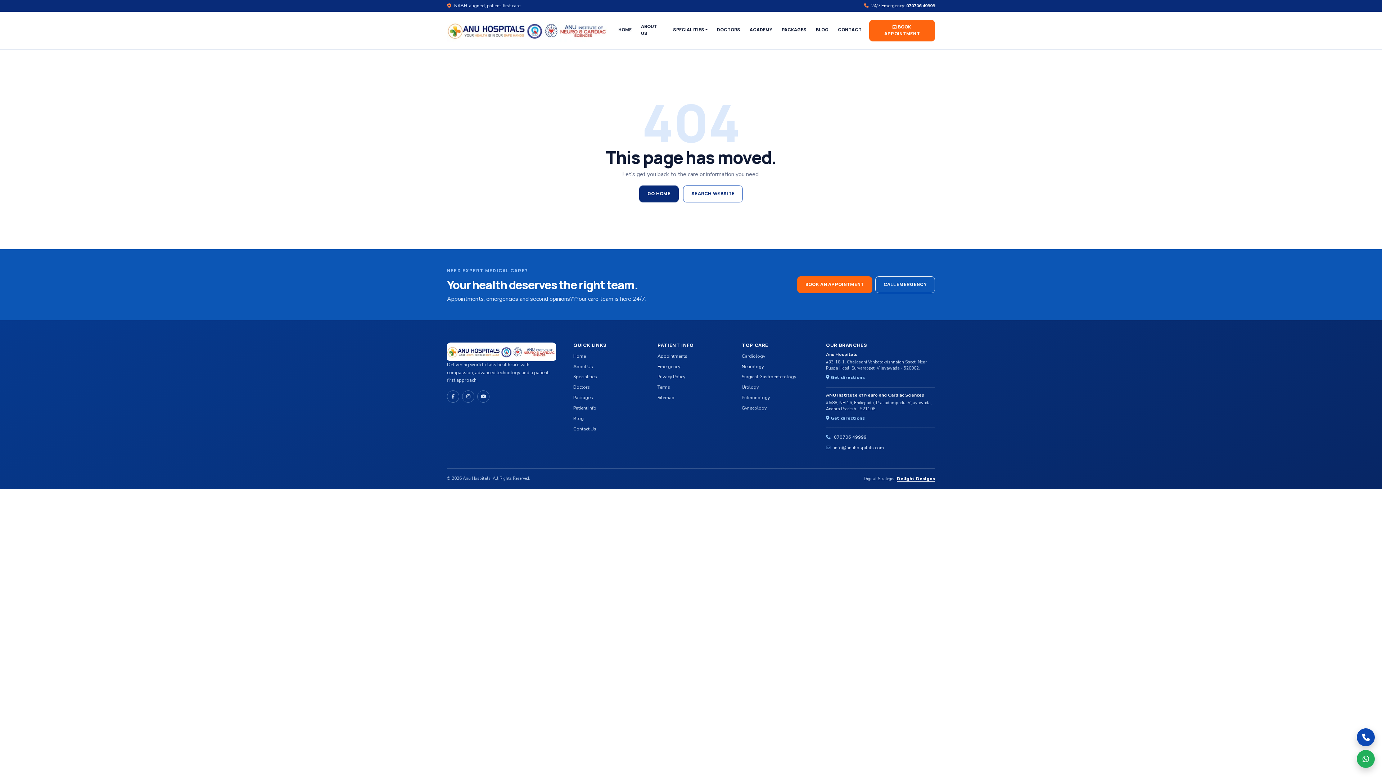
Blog (822, 30)
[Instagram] (468, 396)
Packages (794, 30)
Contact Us (584, 429)
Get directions (847, 377)
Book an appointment (834, 284)
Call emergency (905, 284)
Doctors (728, 30)
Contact (850, 30)
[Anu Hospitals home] (527, 30)
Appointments (672, 356)
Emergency (669, 366)
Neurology (753, 366)
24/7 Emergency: (902, 6)
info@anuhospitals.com (859, 447)
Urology (750, 387)
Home (625, 30)
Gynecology (754, 408)
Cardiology (753, 356)
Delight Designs (916, 478)
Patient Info (584, 408)
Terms (664, 387)
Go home (658, 194)
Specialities (585, 377)
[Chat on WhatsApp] (1366, 759)
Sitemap (666, 397)
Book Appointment (902, 30)
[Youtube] (483, 396)
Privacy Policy (671, 377)
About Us (649, 30)
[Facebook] (453, 396)
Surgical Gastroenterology (769, 377)
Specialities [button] (688, 30)
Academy (761, 30)
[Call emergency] (1366, 737)
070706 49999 (850, 437)
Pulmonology (756, 397)
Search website (713, 194)
